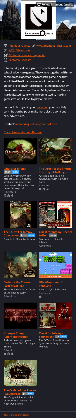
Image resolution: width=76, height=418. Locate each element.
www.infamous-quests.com (53, 45)
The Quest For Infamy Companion (18, 233)
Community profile (20, 414)
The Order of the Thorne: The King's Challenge (55, 170)
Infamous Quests (19, 45)
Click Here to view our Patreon (23, 132)
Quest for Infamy (15, 168)
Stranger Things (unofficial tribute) (16, 334)
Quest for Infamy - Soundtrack (51, 334)
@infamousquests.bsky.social (26, 55)
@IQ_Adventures (19, 50)
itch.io (7, 414)
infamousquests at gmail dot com (36, 124)
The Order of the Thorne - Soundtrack (20, 391)
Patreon (42, 107)
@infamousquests (19, 60)
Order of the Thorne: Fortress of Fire (17, 283)
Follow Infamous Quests (57, 4)
